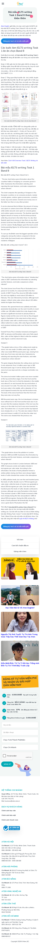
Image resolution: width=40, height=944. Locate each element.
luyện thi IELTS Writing (26, 519)
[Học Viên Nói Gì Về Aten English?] (20, 595)
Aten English (5, 26)
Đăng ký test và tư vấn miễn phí (16, 41)
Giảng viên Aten (20, 551)
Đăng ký (7, 764)
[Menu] (3, 3)
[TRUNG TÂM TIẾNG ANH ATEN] (20, 3)
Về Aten (20, 540)
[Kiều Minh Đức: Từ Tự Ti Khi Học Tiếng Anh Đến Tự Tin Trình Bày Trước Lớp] (20, 651)
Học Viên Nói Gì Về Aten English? (20, 608)
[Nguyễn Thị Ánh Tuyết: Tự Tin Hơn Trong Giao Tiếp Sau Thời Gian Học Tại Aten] (20, 622)
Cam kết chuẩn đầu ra (20, 545)
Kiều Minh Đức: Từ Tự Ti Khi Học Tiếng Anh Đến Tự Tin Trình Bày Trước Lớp (20, 664)
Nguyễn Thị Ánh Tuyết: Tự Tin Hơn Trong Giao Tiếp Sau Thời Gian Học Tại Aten (19, 635)
